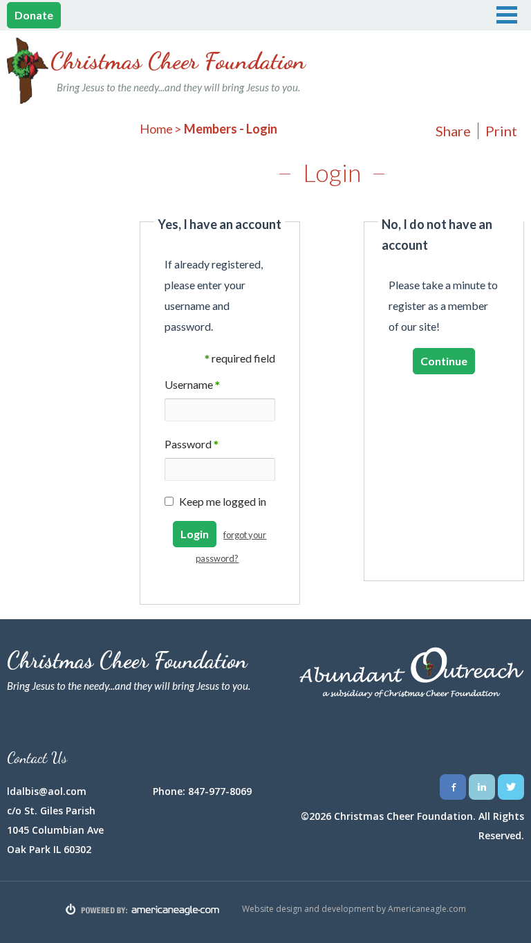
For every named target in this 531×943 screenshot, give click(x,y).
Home (156, 128)
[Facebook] (453, 787)
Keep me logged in (222, 501)
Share (453, 130)
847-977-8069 (220, 791)
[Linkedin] (482, 787)
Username (192, 386)
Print (501, 130)
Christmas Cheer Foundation (178, 70)
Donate (34, 14)
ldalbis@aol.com (46, 791)
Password (191, 445)
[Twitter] (511, 787)
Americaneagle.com (427, 909)
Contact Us (37, 758)
